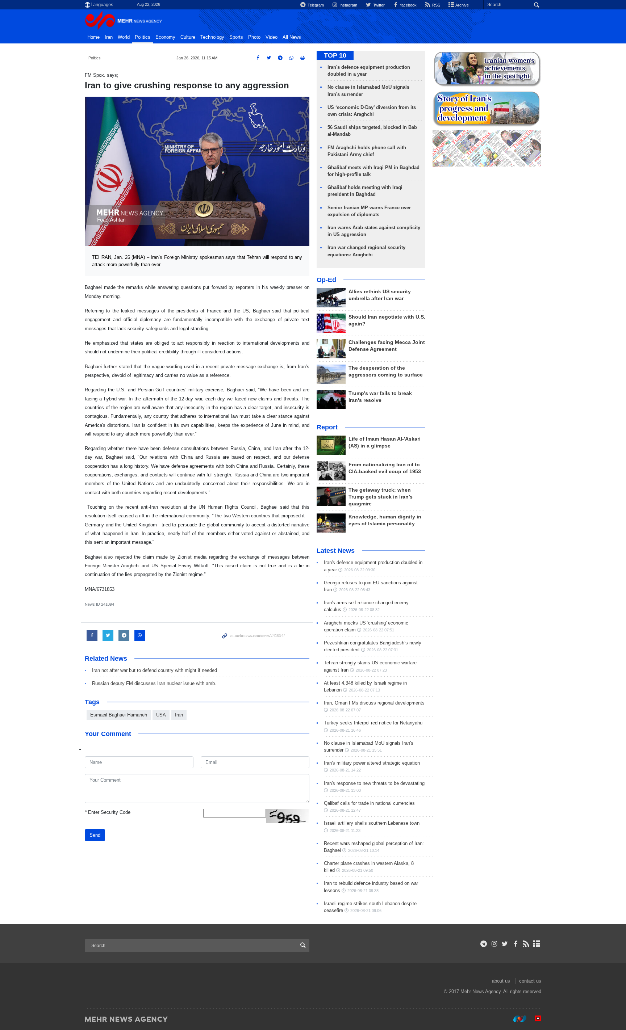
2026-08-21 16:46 (345, 730)
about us (501, 981)
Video (271, 37)
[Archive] (536, 943)
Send (94, 835)
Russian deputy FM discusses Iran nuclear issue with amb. (154, 683)
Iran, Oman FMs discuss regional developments (374, 703)
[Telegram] (483, 943)
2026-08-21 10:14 (363, 850)
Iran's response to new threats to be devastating (374, 783)
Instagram (347, 5)
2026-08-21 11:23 (345, 830)
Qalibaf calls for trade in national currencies (369, 803)
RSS (435, 5)
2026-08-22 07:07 (345, 710)
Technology (212, 37)
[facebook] (515, 943)
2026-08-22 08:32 (364, 610)
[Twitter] (504, 943)
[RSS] (526, 943)
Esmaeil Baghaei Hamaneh (118, 715)
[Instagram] (494, 943)
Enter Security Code (107, 812)
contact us (530, 981)
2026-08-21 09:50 (357, 870)
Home (93, 37)
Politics (142, 37)
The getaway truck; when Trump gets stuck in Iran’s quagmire (381, 496)
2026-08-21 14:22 (345, 770)
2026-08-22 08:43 (354, 590)
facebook (408, 5)
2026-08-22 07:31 (382, 650)
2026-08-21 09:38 (363, 890)
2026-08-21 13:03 (345, 790)
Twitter (378, 5)
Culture (187, 37)
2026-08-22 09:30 (359, 570)
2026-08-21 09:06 (365, 910)
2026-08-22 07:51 (378, 630)
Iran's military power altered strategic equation (372, 763)
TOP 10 (335, 55)
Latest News (336, 550)
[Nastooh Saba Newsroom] (516, 1019)
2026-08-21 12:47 (345, 810)
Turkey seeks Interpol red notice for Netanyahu (373, 723)
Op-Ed (326, 279)
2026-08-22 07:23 (371, 670)
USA (161, 715)
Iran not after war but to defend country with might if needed (154, 670)
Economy (165, 37)
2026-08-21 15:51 (366, 750)
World (124, 37)
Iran (109, 37)
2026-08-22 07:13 (364, 690)
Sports (236, 37)
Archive (462, 5)
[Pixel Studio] (534, 1019)
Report (327, 427)
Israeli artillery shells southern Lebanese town (372, 823)
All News (292, 37)
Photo (254, 37)
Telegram (315, 5)
